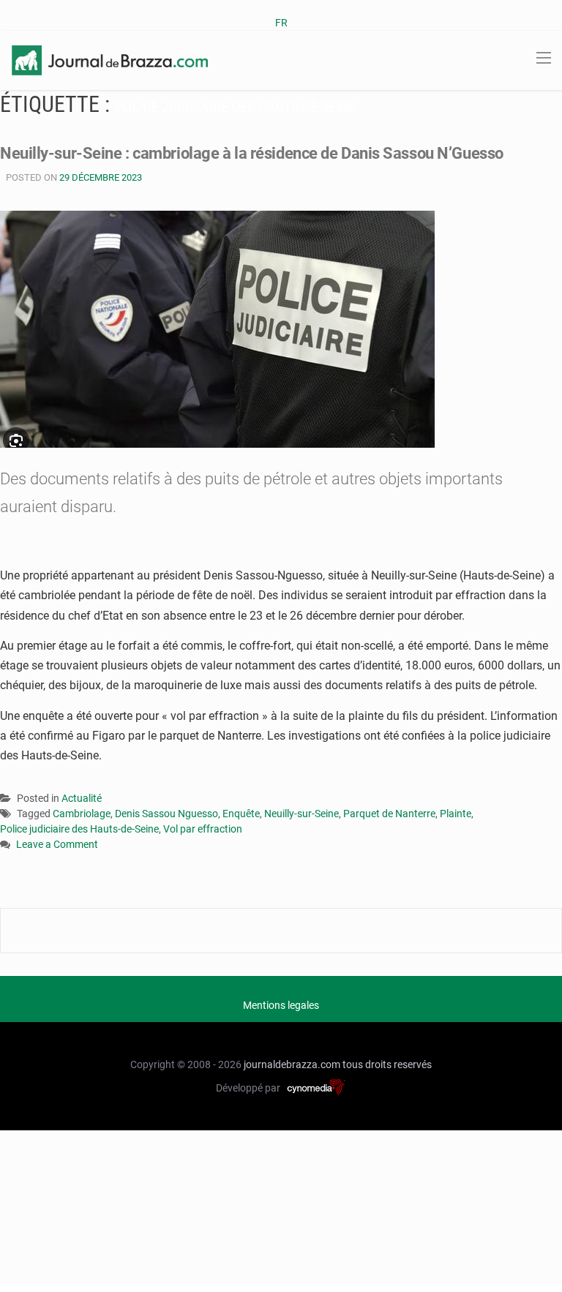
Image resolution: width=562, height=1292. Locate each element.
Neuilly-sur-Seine (301, 813)
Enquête (241, 813)
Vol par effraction (202, 829)
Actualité (81, 798)
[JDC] (110, 59)
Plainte (455, 813)
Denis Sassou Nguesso (166, 813)
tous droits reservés (387, 1064)
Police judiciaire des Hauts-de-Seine (79, 829)
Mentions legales (281, 1005)
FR (281, 23)
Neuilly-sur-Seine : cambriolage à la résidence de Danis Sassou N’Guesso (251, 153)
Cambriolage (81, 813)
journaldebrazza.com (292, 1064)
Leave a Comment (57, 845)
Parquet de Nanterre (389, 813)
